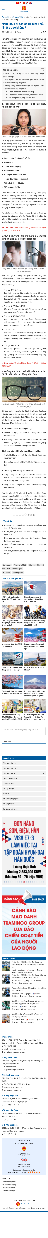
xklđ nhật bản (18, 573)
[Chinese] (24, 3)
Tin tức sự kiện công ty (11, 809)
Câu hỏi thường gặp (10, 778)
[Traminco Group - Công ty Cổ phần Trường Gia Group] (24, 9)
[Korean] (27, 3)
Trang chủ (5, 17)
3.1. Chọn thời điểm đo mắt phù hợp (20, 92)
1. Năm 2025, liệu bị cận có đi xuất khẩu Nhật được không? (23, 75)
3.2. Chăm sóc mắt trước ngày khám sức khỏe (24, 95)
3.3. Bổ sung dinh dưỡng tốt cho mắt (20, 98)
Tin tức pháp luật (9, 804)
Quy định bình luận (8, 1191)
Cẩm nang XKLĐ (9, 773)
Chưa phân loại (8, 783)
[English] (30, 3)
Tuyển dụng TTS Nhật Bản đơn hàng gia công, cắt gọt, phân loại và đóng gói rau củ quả (28, 964)
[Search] (45, 9)
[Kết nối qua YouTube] (34, 1200)
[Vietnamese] (17, 3)
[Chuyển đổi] (43, 773)
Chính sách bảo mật (9, 1182)
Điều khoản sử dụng (9, 1185)
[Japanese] (20, 3)
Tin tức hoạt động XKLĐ (11, 799)
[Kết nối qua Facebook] (32, 1200)
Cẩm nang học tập (9, 768)
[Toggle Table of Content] (41, 70)
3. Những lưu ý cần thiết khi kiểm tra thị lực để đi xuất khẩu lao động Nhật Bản (23, 87)
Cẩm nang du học (9, 763)
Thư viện (6, 794)
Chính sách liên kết (8, 1188)
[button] (3, 9)
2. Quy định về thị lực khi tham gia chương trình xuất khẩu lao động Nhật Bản (23, 81)
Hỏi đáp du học (8, 789)
